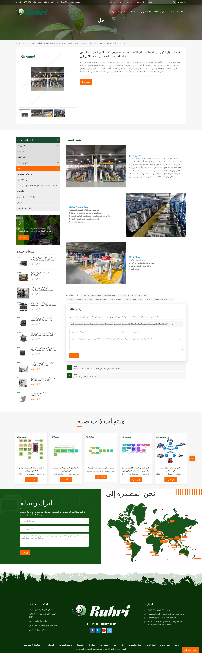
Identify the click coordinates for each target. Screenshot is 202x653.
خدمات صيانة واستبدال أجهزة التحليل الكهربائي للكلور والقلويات (37, 188)
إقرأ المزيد (35, 263)
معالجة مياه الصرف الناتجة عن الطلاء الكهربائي (99, 295)
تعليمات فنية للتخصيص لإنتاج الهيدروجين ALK (31, 469)
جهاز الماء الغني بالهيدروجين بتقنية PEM (42, 394)
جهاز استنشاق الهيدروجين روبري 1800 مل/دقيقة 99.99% (43, 379)
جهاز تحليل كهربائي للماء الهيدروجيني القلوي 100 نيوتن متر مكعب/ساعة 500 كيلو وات (43, 288)
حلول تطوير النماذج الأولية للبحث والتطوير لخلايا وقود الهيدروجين (136, 469)
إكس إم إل (50, 644)
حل (171, 11)
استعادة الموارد (116, 299)
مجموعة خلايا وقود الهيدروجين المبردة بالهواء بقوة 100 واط (42, 334)
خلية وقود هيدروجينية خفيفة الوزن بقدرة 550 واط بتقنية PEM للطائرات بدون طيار (41, 319)
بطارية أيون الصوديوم (37, 629)
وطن (112, 11)
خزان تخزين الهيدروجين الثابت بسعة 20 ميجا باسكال (42, 364)
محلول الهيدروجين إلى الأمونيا (101, 467)
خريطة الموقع (66, 644)
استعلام (87, 82)
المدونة (129, 2)
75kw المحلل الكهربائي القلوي (41, 609)
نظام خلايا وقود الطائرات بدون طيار (43, 625)
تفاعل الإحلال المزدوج (133, 299)
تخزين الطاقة (159, 11)
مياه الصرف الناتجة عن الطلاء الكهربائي (133, 295)
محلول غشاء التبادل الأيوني (27, 196)
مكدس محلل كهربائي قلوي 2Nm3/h (41, 273)
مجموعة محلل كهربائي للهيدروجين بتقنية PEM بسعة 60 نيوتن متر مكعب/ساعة (43, 304)
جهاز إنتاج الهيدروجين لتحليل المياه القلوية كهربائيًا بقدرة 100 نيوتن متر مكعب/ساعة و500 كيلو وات (43, 258)
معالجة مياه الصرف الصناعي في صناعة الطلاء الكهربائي (87, 299)
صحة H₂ (133, 11)
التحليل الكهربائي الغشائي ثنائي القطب (159, 299)
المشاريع (140, 2)
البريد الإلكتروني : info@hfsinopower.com (64, 2)
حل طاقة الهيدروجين (24, 174)
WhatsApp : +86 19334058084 (162, 617)
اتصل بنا (180, 11)
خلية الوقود (145, 11)
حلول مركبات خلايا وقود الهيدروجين (170, 469)
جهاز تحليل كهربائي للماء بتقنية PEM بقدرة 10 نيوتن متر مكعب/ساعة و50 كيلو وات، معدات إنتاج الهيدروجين (43, 349)
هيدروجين (121, 11)
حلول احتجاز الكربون (24, 208)
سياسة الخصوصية (32, 644)
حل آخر (19, 202)
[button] (10, 458)
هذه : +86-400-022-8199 (29, 2)
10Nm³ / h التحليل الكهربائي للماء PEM (42, 615)
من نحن (112, 2)
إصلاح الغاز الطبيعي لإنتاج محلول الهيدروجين (66, 469)
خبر (121, 2)
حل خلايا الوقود (22, 179)
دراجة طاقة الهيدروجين (38, 621)
